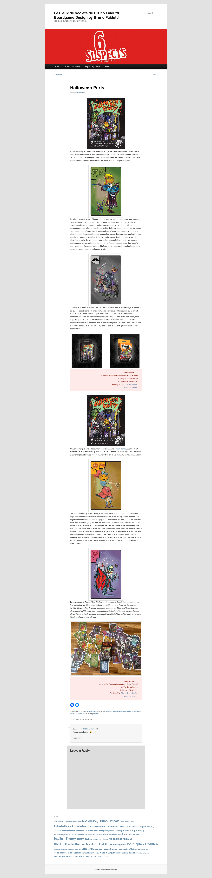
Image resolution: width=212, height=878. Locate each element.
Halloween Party (92, 711)
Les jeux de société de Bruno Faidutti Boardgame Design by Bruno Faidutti (86, 15)
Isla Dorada (94, 839)
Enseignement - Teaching (113, 831)
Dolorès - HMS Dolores (128, 826)
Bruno (80, 714)
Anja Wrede (78, 821)
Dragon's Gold (144, 827)
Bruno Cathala (109, 821)
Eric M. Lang (129, 830)
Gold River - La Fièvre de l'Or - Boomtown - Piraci (105, 834)
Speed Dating (134, 853)
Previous (58, 74)
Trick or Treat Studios (129, 384)
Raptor (87, 848)
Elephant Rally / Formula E (64, 830)
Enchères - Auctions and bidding (90, 830)
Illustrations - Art (131, 834)
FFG (86, 834)
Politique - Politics (142, 844)
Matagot (127, 839)
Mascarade (115, 839)
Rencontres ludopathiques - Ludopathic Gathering (115, 848)
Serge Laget (107, 852)
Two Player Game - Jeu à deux (70, 856)
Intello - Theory (65, 838)
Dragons (153, 827)
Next (155, 74)
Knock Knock (120, 448)
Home (57, 66)
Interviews (83, 839)
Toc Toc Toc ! (78, 157)
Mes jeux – (92, 66)
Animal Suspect (69, 821)
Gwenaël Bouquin (112, 711)
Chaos (132, 821)
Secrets (96, 853)
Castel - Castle (124, 821)
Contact (106, 66)
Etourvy (140, 830)
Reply (77, 738)
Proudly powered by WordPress (106, 869)
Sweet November (145, 853)
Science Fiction (86, 853)
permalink (95, 714)
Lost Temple (103, 839)
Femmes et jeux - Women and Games (69, 834)
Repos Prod (144, 849)
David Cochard (90, 827)
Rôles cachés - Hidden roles (67, 852)
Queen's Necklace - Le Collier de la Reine (68, 849)
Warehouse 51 (104, 857)
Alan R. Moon (58, 821)
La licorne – (71, 66)
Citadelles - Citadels (69, 826)
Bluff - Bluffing (90, 821)
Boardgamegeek (131, 387)
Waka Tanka (92, 856)
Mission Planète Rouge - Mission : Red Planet (83, 844)
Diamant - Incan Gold (107, 826)
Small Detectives (121, 853)
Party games (119, 844)
